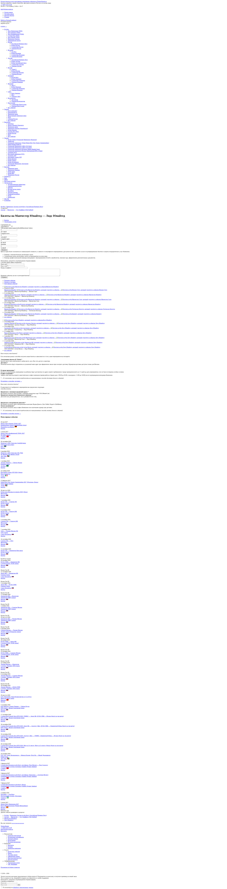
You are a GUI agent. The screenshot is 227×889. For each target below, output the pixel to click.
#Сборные (7, 200)
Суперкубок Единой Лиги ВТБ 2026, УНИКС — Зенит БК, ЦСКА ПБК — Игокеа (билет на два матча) (32, 716)
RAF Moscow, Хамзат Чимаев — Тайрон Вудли (15, 706)
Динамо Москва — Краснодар (10, 664)
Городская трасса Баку (7, 444)
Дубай (3, 485)
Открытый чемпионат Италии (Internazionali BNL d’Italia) (25, 151)
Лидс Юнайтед (47, 320)
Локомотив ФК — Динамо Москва (11, 619)
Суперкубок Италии (17, 72)
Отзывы (6, 17)
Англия (10, 58)
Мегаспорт (4, 493)
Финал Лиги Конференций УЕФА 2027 (13, 433)
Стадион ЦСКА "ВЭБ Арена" (10, 563)
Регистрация (11, 840)
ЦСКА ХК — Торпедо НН (9, 511)
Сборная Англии (16, 66)
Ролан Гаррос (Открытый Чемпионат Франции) (22, 139)
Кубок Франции (16, 87)
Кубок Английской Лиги (18, 63)
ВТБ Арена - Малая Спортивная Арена (12, 708)
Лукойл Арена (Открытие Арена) (11, 631)
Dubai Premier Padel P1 (14, 144)
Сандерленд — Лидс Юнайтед (51, 328)
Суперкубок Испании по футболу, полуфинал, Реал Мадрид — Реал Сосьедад (24, 765)
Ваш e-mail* (4, 266)
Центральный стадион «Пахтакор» (11, 796)
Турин (3, 476)
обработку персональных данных (23, 887)
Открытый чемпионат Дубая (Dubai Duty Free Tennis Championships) (28, 143)
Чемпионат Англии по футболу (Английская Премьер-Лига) (24, 206)
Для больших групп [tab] (10, 221)
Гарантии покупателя (14, 835)
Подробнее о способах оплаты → (11, 413)
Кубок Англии (15, 61)
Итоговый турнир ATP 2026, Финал (11, 472)
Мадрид (3, 807)
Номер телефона (6, 268)
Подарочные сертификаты (16, 837)
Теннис (6, 138)
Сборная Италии (16, 74)
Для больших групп (14, 863)
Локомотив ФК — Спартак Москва (11, 607)
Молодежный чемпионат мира (17, 115)
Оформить (4, 250)
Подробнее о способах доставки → (11, 381)
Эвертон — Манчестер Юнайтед (52, 294)
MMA (6, 179)
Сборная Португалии (17, 106)
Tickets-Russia (5, 826)
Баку (2, 446)
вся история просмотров (18, 823)
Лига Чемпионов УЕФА (15, 31)
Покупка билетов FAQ (15, 858)
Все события (11, 107)
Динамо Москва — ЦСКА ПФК (10, 687)
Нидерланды (12, 98)
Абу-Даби (4, 456)
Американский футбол (15, 186)
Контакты (4, 831)
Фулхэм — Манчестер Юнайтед (52, 304)
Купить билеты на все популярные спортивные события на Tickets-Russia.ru (24, 1)
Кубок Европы (12, 130)
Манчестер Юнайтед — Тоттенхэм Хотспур (59, 309)
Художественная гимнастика (16, 184)
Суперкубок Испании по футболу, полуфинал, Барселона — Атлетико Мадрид (24, 775)
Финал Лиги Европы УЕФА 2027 (11, 423)
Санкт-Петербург (6, 534)
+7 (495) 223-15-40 (6, 4)
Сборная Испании (16, 56)
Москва (3, 495)
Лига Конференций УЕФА (16, 34)
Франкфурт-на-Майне (7, 427)
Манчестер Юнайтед (52, 286)
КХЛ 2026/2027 (12, 111)
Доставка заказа (9, 14)
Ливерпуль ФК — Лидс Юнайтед (53, 342)
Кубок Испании (16, 53)
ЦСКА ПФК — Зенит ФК (8, 641)
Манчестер (10, 210)
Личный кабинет (13, 839)
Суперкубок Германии (18, 80)
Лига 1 (13, 85)
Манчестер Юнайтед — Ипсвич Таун (55, 290)
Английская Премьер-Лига (19, 59)
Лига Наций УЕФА (14, 37)
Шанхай (3, 700)
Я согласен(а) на (17, 887)
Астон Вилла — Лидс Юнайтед (52, 347)
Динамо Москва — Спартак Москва (12, 675)
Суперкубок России (17, 47)
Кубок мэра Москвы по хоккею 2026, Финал (14, 492)
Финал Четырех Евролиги (16, 125)
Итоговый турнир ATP (15, 157)
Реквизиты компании (14, 848)
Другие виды (8, 183)
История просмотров (14, 842)
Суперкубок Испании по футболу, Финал (13, 784)
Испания (10, 50)
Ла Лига (13, 51)
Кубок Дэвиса (12, 160)
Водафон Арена (5, 435)
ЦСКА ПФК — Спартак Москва (10, 653)
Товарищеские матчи (14, 40)
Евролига (11, 123)
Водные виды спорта (14, 189)
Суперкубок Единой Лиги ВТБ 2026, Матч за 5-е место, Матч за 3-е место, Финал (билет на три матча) (32, 745)
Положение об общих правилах (10, 867)
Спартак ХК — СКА (7, 541)
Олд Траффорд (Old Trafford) (24, 210)
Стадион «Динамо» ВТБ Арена (10, 666)
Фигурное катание (10, 181)
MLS (12, 95)
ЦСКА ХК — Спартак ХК (9, 501)
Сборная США (15, 96)
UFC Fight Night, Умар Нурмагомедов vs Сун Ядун (16, 697)
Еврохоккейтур (12, 112)
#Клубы (6, 199)
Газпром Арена (5, 575)
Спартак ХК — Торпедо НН (9, 521)
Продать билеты (9, 15)
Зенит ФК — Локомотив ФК (9, 573)
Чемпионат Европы (14, 39)
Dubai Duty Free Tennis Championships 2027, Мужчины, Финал (19, 482)
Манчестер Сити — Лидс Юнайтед (54, 337)
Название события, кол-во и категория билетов (15, 275)
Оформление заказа (14, 856)
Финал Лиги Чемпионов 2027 (10, 804)
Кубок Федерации (13, 162)
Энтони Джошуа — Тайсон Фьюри (11, 462)
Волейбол (11, 191)
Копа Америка (15, 93)
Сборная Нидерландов (18, 101)
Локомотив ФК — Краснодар (10, 596)
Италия (10, 67)
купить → (4, 26)
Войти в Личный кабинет (8, 20)
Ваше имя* (4, 264)
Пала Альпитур (5, 474)
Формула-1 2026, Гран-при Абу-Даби (12, 453)
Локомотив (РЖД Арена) (8, 597)
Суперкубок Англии (17, 64)
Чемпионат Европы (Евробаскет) (18, 128)
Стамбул (3, 436)
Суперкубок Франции (18, 88)
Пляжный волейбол (14, 194)
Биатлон (6, 167)
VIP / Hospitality (12, 864)
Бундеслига (14, 77)
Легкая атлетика (13, 192)
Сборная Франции (17, 90)
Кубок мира (11, 171)
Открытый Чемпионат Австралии (18, 163)
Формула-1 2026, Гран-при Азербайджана (13, 443)
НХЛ (9, 117)
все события (8, 317)
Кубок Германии (16, 79)
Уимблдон (11, 141)
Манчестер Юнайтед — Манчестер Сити (57, 299)
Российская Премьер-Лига (19, 43)
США (9, 91)
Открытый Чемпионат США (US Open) (20, 146)
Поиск (10, 853)
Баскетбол (7, 122)
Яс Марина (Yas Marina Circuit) (10, 454)
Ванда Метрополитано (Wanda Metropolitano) (14, 805)
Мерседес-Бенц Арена (7, 698)
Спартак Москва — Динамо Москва (12, 630)
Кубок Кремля (12, 159)
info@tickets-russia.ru (7, 9)
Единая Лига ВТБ (13, 131)
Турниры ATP (12, 155)
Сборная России (16, 48)
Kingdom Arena (5, 464)
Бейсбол (10, 187)
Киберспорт (11, 197)
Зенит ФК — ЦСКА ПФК (8, 584)
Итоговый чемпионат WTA (16, 154)
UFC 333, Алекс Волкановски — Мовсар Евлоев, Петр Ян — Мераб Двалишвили (25, 755)
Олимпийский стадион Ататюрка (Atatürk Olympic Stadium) (19, 766)
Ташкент (3, 797)
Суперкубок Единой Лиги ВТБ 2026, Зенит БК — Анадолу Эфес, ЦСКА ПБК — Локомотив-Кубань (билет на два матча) (37, 726)
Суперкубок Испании (18, 55)
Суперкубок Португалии (18, 104)
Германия (11, 75)
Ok (19, 885)
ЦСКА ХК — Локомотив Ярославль (12, 550)
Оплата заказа (8, 12)
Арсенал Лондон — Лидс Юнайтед (54, 323)
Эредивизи (14, 99)
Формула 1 (7, 176)
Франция (10, 83)
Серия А (13, 69)
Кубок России (15, 45)
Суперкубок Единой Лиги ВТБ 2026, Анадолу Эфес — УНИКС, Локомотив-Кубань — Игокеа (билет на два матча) (36, 735)
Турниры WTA (12, 152)
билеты (3, 428)
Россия (10, 42)
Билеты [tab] (6, 220)
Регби (9, 195)
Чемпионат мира (13, 114)
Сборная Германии (17, 82)
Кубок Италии (15, 71)
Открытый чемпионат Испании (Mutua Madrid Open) (24, 149)
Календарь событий (14, 851)
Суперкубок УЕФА (14, 36)
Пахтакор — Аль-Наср (7, 794)
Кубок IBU (11, 173)
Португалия (11, 103)
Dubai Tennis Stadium (7, 484)
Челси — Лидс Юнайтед (48, 333)
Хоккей (6, 109)
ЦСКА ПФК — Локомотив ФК (10, 562)
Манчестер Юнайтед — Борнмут (53, 314)
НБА (9, 135)
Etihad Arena (4, 757)
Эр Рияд (3, 466)
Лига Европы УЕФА (14, 32)
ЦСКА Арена (5, 503)
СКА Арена (4, 532)
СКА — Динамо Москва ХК (9, 531)
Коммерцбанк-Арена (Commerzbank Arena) (14, 425)
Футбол (6, 29)
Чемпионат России (13, 175)
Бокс (5, 178)
